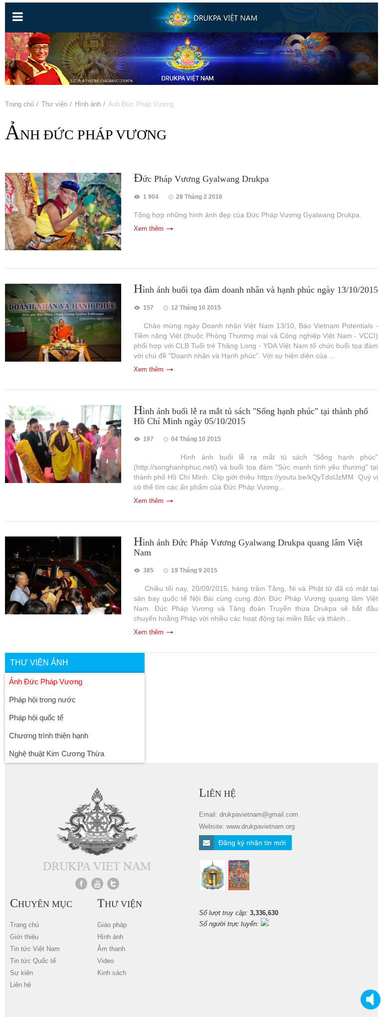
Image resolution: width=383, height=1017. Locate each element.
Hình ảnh (88, 104)
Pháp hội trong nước (42, 699)
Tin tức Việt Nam (35, 949)
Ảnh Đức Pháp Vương (45, 681)
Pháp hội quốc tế (36, 717)
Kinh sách (111, 973)
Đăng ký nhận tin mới (251, 843)
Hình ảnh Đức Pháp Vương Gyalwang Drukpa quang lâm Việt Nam (248, 546)
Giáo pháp (112, 925)
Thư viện (54, 104)
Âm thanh (111, 949)
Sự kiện (21, 973)
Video (105, 961)
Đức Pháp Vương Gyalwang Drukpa (201, 178)
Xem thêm (149, 228)
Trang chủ (19, 104)
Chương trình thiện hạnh (48, 735)
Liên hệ (20, 985)
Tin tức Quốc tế (33, 961)
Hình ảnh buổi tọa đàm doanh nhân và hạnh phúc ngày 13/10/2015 (256, 289)
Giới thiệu (24, 937)
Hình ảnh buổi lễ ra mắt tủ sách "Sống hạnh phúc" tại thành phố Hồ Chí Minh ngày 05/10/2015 (251, 415)
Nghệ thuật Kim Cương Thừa (56, 753)
